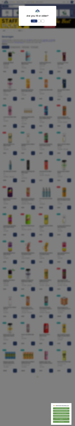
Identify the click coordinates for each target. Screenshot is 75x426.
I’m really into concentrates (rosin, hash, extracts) (61, 419)
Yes (34, 21)
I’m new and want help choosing (61, 413)
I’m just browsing (61, 421)
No (41, 21)
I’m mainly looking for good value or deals (61, 410)
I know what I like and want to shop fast (61, 408)
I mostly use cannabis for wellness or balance (61, 415)
